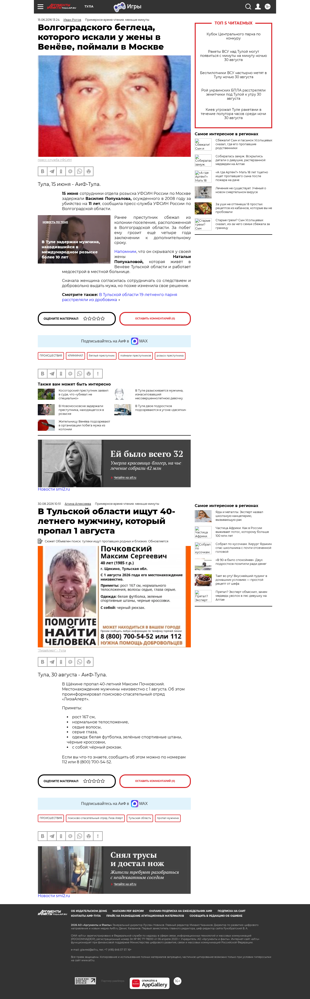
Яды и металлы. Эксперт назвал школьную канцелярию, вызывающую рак (239, 516)
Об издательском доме (89, 911)
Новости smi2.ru (54, 489)
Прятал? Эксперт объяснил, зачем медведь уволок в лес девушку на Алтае (241, 595)
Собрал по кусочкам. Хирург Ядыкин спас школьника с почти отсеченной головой (244, 547)
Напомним (125, 251)
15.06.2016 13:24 (49, 20)
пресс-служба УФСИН (55, 160)
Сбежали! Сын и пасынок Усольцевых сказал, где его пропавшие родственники (244, 144)
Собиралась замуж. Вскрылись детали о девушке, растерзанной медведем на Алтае (240, 160)
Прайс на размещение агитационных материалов (145, 915)
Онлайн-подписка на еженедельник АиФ (180, 911)
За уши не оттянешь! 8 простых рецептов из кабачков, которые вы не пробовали (244, 208)
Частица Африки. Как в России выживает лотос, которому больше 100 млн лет (242, 531)
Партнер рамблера (112, 980)
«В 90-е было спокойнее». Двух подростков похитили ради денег (241, 562)
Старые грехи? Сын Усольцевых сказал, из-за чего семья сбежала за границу (243, 224)
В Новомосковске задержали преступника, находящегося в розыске (81, 410)
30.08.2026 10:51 (49, 504)
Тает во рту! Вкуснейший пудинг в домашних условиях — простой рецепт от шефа (241, 579)
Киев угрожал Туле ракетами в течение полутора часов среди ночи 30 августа (233, 114)
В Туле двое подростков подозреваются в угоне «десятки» (160, 408)
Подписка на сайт (231, 911)
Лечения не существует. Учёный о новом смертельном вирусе (241, 190)
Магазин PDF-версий (128, 911)
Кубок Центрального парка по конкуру (234, 36)
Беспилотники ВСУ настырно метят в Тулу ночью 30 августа (233, 75)
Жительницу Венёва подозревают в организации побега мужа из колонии (84, 425)
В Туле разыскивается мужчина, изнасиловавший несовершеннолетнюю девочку (159, 394)
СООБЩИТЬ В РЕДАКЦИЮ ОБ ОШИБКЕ (216, 915)
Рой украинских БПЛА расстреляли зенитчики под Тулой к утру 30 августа (233, 94)
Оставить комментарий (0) (155, 318)
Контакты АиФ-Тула (86, 915)
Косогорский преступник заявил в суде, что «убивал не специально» (83, 394)
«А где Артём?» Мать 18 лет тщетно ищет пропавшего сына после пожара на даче (242, 176)
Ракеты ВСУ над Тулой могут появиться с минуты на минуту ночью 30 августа (233, 56)
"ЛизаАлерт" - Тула (52, 650)
